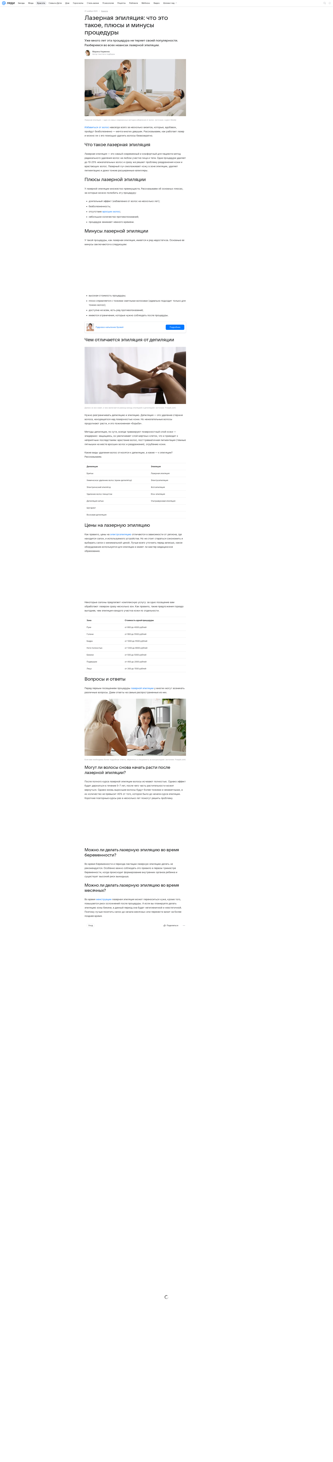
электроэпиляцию (120, 534)
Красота (104, 11)
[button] (135, 88)
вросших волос (111, 211)
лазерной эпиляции (142, 688)
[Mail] (4, 3)
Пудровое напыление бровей (109, 327)
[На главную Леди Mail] (10, 3)
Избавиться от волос (97, 127)
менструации (104, 899)
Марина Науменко (101, 52)
